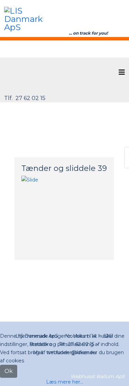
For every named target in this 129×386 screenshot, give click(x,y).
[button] (21, 180)
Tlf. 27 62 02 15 (24, 98)
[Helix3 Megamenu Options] (122, 72)
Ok (8, 371)
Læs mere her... (64, 382)
